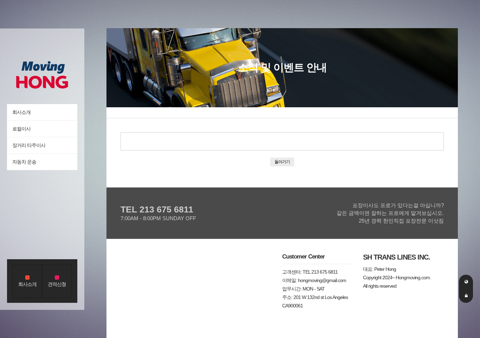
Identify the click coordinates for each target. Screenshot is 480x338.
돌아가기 (282, 162)
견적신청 (57, 284)
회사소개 (27, 284)
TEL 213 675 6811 (157, 209)
